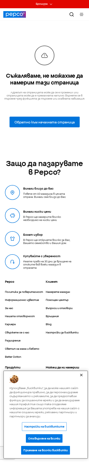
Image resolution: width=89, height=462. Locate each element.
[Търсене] (71, 14)
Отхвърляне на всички (44, 438)
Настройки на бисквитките (44, 426)
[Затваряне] (81, 375)
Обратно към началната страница (44, 122)
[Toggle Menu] (81, 14)
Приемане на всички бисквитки (45, 450)
